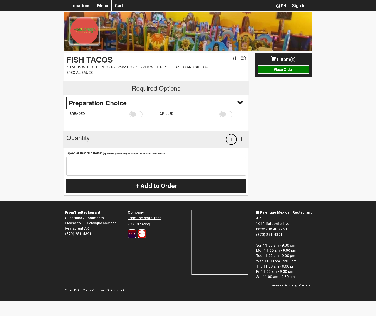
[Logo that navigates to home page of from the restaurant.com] (132, 233)
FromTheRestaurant (144, 218)
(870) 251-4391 (78, 234)
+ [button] (241, 139)
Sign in (299, 5)
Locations (80, 5)
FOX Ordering (139, 224)
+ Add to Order (156, 186)
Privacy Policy (73, 290)
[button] (141, 114)
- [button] (221, 139)
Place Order (283, 69)
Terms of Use (91, 290)
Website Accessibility (113, 290)
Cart (119, 5)
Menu (102, 5)
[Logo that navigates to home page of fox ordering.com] (141, 233)
